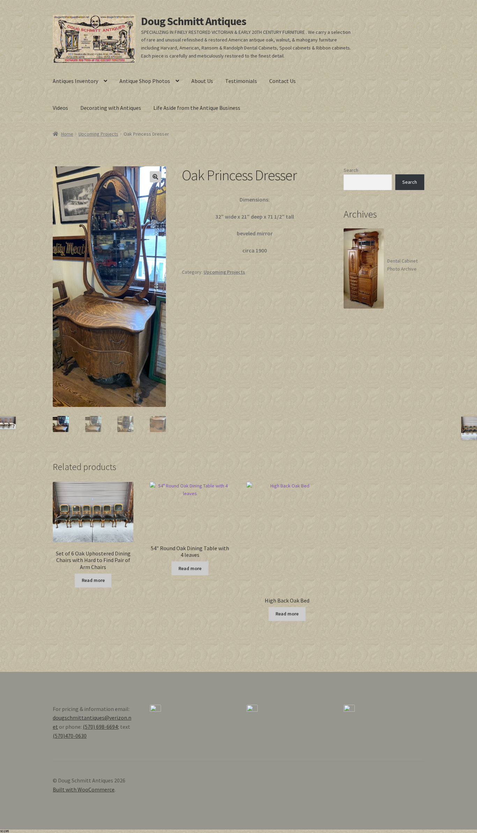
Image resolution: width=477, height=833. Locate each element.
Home (67, 134)
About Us (202, 80)
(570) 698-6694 (100, 726)
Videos (60, 107)
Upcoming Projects (98, 134)
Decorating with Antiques (110, 107)
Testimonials (241, 80)
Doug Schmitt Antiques (193, 21)
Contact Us (282, 80)
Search (351, 170)
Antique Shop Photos (144, 80)
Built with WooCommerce (84, 789)
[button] (155, 176)
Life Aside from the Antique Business (196, 107)
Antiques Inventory (75, 80)
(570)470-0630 (70, 735)
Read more (93, 580)
